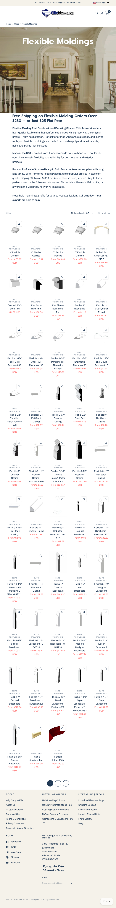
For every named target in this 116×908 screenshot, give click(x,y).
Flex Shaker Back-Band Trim (58, 308)
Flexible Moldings (29, 24)
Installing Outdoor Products (55, 809)
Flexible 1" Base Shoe (79, 307)
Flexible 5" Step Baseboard (79, 587)
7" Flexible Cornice (80, 254)
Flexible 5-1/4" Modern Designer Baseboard (79, 645)
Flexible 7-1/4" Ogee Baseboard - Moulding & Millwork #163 (80, 704)
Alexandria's (68, 182)
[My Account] (101, 13)
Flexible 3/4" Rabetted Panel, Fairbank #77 (58, 532)
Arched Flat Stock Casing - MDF (101, 255)
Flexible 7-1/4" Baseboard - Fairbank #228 (36, 700)
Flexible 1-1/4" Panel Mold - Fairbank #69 (14, 361)
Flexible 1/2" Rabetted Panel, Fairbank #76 (14, 420)
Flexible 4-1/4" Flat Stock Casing (36, 587)
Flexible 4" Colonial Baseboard (79, 531)
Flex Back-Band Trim (36, 307)
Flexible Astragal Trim (58, 758)
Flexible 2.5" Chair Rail (80, 417)
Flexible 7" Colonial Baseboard (14, 700)
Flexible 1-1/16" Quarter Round (101, 308)
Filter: (9, 213)
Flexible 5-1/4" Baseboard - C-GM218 (58, 644)
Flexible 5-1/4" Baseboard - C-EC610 (36, 644)
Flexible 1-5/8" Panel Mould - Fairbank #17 (101, 361)
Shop (16, 24)
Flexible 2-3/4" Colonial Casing (58, 418)
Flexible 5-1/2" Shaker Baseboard (14, 644)
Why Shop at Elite (14, 800)
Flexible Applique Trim (36, 758)
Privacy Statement (15, 823)
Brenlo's (81, 182)
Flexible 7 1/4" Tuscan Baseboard (101, 644)
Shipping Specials (87, 805)
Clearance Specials (88, 809)
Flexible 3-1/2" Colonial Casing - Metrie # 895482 (58, 476)
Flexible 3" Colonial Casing (14, 474)
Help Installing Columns (53, 800)
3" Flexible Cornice (14, 254)
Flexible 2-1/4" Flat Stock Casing (36, 418)
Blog (80, 823)
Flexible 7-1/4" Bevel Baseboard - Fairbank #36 (58, 702)
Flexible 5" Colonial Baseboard (58, 587)
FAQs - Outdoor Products (55, 814)
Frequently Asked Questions (20, 828)
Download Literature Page (91, 800)
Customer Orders (15, 809)
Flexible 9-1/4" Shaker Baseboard (14, 760)
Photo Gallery (85, 819)
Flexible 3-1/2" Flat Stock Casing (101, 474)
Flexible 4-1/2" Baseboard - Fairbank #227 (101, 531)
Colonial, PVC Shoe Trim (15, 307)
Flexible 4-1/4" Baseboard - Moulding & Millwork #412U (14, 589)
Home (8, 24)
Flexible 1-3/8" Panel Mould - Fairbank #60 (79, 361)
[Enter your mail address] (71, 883)
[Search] (96, 13)
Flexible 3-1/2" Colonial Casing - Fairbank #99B (36, 476)
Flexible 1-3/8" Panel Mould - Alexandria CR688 (58, 363)
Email (44, 877)
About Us (10, 805)
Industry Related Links (89, 814)
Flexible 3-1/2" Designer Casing (79, 474)
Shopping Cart (13, 814)
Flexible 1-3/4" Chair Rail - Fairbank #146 (36, 361)
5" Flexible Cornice (58, 254)
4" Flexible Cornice (36, 254)
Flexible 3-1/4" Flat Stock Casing (14, 531)
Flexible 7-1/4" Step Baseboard (101, 700)
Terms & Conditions (16, 819)
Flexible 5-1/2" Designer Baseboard (101, 587)
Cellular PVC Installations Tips (57, 805)
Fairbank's (93, 182)
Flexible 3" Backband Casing (101, 418)
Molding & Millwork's (39, 186)
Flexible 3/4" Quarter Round (36, 529)
